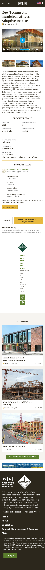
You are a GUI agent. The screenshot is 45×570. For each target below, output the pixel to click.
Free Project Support (11, 512)
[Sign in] (43, 3)
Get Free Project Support (22, 300)
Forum (5, 516)
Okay (9, 555)
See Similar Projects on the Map (22, 457)
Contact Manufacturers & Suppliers (20, 529)
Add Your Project (32, 512)
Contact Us (7, 524)
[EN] (39, 3)
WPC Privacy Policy (14, 549)
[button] (41, 43)
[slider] (8, 49)
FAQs (4, 533)
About (5, 520)
